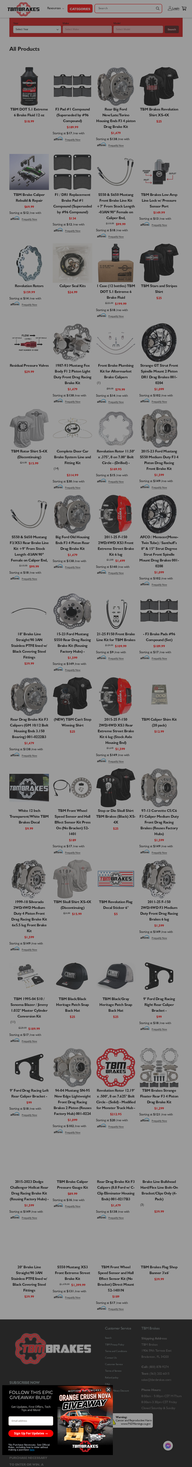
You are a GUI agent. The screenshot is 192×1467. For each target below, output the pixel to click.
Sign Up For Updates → (31, 1433)
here (32, 1449)
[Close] (108, 1389)
